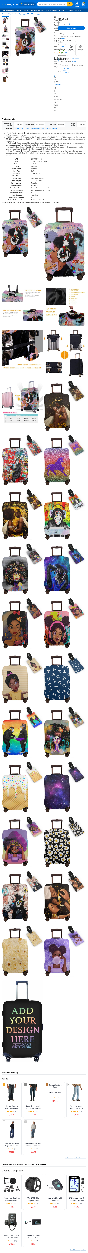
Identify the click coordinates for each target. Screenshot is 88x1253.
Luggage (38, 14)
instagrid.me (57, 84)
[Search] (70, 4)
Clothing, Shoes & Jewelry (13, 14)
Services (18, 10)
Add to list (65, 65)
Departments (10, 10)
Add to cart (71, 28)
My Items (78, 10)
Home (3, 14)
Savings (26, 10)
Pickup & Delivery (51, 10)
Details (74, 61)
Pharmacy (62, 10)
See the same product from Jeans (75, 1158)
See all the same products (78, 1250)
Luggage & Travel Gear (28, 14)
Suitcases (54, 129)
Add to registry (78, 65)
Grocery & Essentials (37, 10)
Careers (70, 10)
